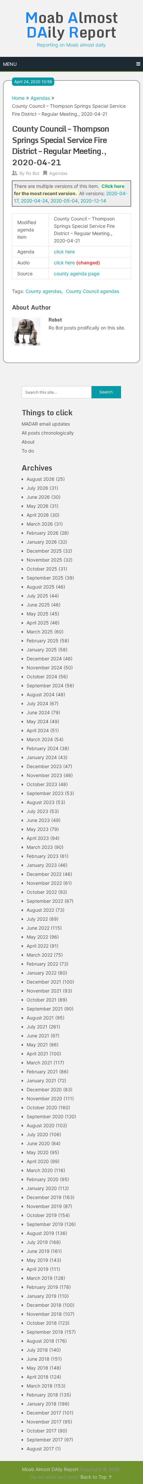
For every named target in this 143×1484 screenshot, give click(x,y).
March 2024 (40, 739)
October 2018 (42, 1323)
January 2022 (42, 973)
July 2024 (37, 703)
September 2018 (45, 1332)
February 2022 (42, 964)
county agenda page (76, 273)
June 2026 (38, 497)
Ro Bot (33, 173)
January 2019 (42, 1296)
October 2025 (42, 569)
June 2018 (38, 1359)
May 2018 (37, 1368)
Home (18, 98)
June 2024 (38, 712)
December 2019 (44, 1197)
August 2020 (41, 1125)
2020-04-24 (34, 200)
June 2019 (38, 1251)
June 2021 (38, 1035)
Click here (112, 186)
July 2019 (37, 1242)
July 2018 (37, 1350)
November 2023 (44, 775)
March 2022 (40, 955)
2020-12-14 (93, 200)
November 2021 (44, 991)
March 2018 (40, 1386)
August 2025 (41, 587)
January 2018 (42, 1404)
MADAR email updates (46, 424)
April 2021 (37, 1053)
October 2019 (42, 1215)
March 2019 (40, 1278)
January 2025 (42, 649)
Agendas (40, 98)
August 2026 (41, 479)
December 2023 (44, 766)
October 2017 (42, 1430)
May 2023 (38, 829)
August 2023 (41, 802)
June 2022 (38, 928)
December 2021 (44, 982)
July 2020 (37, 1134)
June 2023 (38, 820)
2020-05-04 (64, 200)
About (28, 442)
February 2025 (43, 640)
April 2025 (38, 622)
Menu (10, 64)
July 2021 (37, 1026)
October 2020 (42, 1107)
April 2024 (38, 730)
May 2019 (37, 1260)
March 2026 (40, 524)
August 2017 (40, 1448)
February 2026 (43, 533)
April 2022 (38, 946)
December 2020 (44, 1089)
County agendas (44, 291)
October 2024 (42, 676)
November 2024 (44, 667)
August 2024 (41, 694)
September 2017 (45, 1439)
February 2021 (42, 1071)
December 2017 (44, 1413)
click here (64, 251)
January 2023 (42, 865)
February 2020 (43, 1179)
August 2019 (40, 1233)
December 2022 (44, 874)
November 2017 (44, 1421)
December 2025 (44, 551)
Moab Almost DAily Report (50, 1469)
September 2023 (45, 793)
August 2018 (40, 1341)
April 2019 (38, 1269)
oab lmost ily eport (71, 24)
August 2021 (40, 1017)
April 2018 (38, 1377)
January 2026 (42, 542)
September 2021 (45, 1009)
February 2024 (43, 748)
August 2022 (40, 910)
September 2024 (45, 685)
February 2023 (43, 856)
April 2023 (38, 838)
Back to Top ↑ (96, 1477)
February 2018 (42, 1395)
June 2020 (38, 1143)
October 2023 (42, 784)
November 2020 (44, 1098)
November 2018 (44, 1314)
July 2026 (37, 488)
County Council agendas (92, 291)
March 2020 (40, 1170)
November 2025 (44, 560)
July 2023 (37, 811)
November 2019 (44, 1206)
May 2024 (38, 721)
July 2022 (37, 919)
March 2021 (39, 1062)
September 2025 (45, 578)
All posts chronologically (48, 433)
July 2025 (37, 596)
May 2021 (37, 1044)
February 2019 (42, 1287)
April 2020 (38, 1161)
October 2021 (42, 1000)
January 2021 (41, 1080)
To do (28, 451)
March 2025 (40, 631)
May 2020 (38, 1152)
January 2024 (42, 757)
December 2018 (44, 1305)
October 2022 (42, 892)
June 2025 (38, 604)
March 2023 (40, 847)
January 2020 (42, 1188)
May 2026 (38, 506)
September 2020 (45, 1116)
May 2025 (38, 613)
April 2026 (38, 515)
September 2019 (45, 1224)
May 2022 (37, 937)
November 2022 (44, 883)
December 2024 (44, 658)
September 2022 (45, 901)
